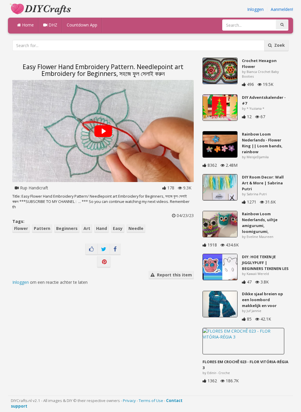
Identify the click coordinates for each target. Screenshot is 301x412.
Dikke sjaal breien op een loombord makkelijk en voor (262, 299)
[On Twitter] (103, 249)
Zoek (278, 45)
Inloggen (255, 9)
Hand (101, 228)
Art (86, 228)
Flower (21, 228)
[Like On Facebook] (91, 249)
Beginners (67, 228)
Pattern (42, 228)
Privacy (129, 400)
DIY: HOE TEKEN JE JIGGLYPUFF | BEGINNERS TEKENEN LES (265, 262)
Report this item (173, 275)
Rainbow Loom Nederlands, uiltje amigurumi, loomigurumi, (259, 222)
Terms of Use (151, 400)
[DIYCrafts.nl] (41, 8)
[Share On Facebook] (115, 249)
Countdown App (82, 25)
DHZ (52, 25)
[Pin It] (104, 262)
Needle (135, 228)
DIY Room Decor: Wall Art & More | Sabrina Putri (263, 182)
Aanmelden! (282, 9)
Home (27, 25)
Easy (118, 228)
